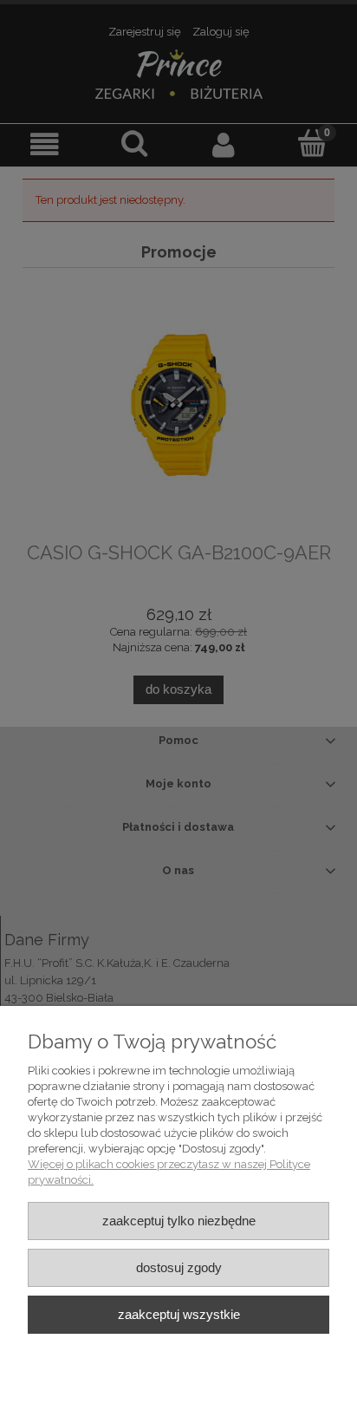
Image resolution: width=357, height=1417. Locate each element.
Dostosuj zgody (179, 1267)
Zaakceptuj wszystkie (179, 1314)
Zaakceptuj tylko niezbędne (179, 1220)
